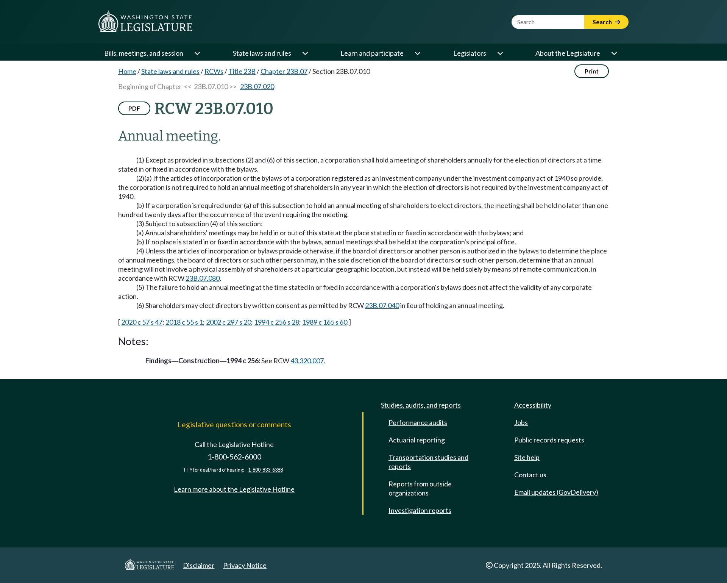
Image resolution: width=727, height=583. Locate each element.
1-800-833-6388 (265, 470)
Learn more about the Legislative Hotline (234, 489)
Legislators (469, 53)
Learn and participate (372, 53)
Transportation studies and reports (428, 461)
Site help (527, 457)
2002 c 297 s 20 (228, 322)
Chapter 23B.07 (284, 71)
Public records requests (549, 440)
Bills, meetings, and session (143, 53)
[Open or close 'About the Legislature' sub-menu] (614, 53)
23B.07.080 (203, 278)
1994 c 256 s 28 (276, 322)
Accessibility (532, 405)
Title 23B (242, 71)
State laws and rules (262, 53)
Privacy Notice (245, 565)
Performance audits (417, 422)
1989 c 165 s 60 (324, 322)
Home (127, 71)
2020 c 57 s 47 (141, 322)
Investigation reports (419, 510)
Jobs (521, 422)
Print (592, 71)
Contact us (530, 474)
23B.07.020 (257, 86)
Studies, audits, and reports (421, 405)
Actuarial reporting (416, 440)
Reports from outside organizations (420, 488)
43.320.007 (307, 360)
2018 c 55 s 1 (184, 322)
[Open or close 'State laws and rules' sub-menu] (305, 53)
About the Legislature (567, 53)
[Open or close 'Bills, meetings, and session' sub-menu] (197, 53)
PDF (134, 108)
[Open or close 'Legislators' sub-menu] (500, 53)
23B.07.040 (382, 305)
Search (603, 21)
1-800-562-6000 (234, 456)
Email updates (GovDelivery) (556, 492)
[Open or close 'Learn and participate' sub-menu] (417, 53)
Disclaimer (198, 565)
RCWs (213, 71)
